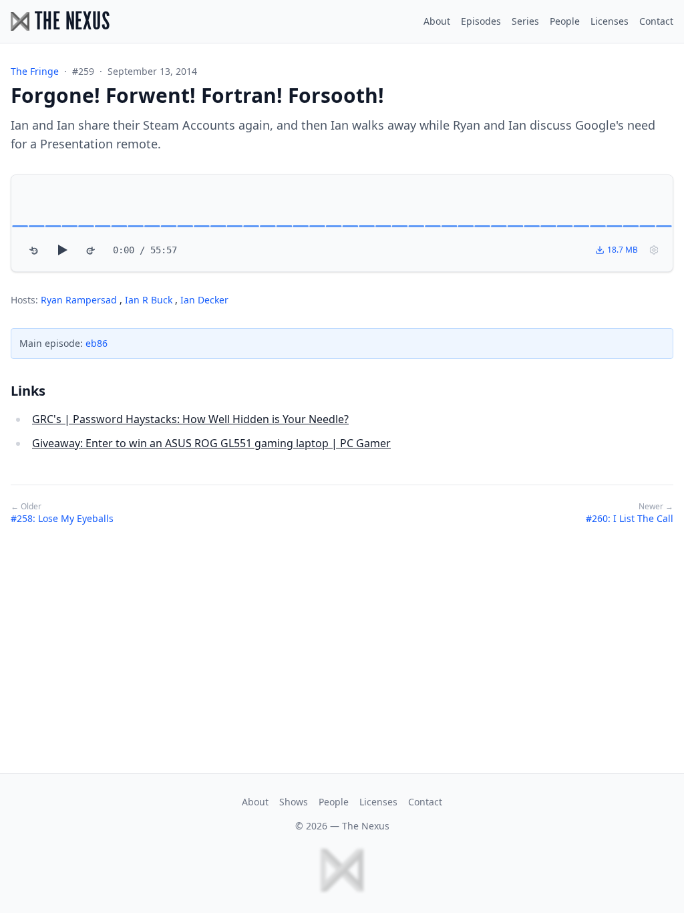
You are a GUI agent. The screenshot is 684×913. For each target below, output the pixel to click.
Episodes (481, 21)
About (436, 21)
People (565, 21)
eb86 (97, 343)
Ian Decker (204, 299)
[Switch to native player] (654, 250)
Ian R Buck (150, 299)
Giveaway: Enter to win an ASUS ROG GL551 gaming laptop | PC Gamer (211, 443)
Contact (656, 21)
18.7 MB (622, 249)
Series (525, 21)
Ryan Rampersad (80, 299)
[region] (342, 223)
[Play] (62, 250)
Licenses (609, 21)
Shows (293, 801)
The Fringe (35, 71)
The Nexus (365, 825)
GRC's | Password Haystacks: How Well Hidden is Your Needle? (190, 419)
